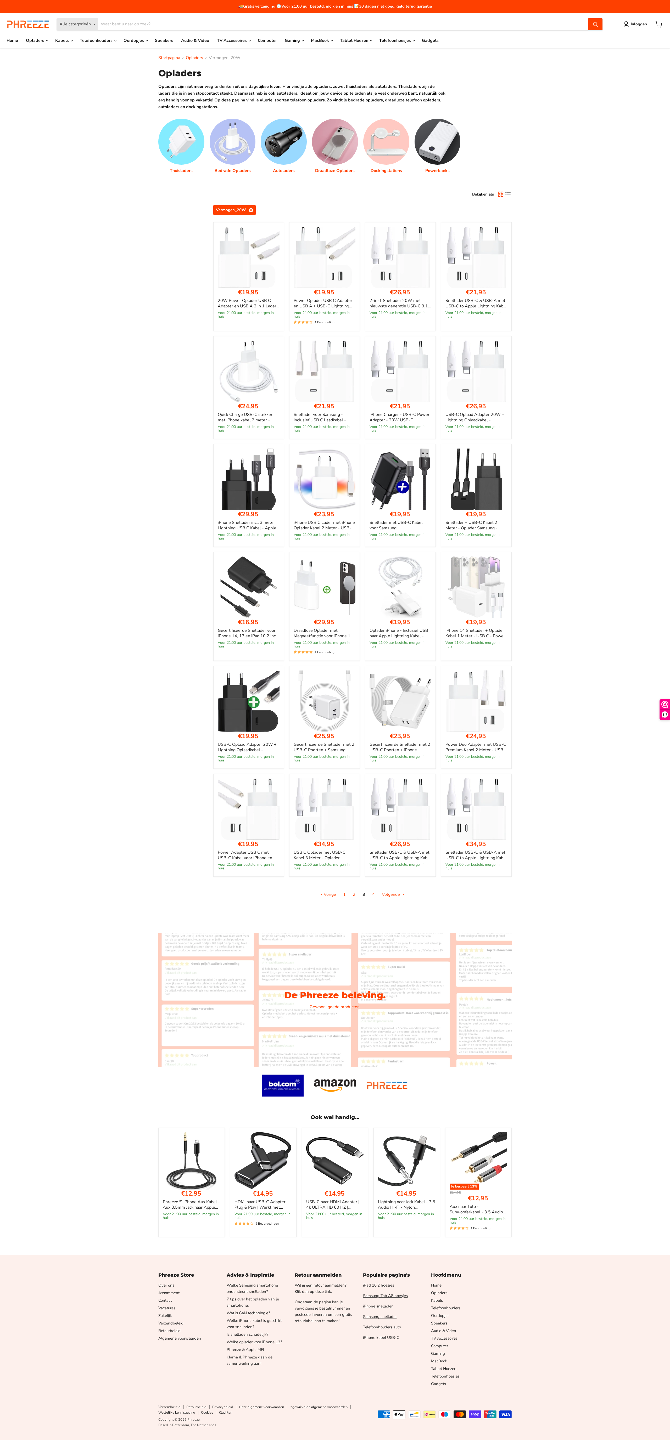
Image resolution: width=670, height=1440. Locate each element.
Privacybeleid (222, 1407)
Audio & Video (195, 40)
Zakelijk (165, 1315)
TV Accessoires (232, 40)
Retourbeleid (169, 1330)
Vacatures (166, 1308)
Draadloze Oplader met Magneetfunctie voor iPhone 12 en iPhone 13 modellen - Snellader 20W (323, 639)
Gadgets (430, 40)
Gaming (293, 40)
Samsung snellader (380, 1316)
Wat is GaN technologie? (248, 1313)
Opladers (35, 40)
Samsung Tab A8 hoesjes (385, 1295)
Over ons (166, 1285)
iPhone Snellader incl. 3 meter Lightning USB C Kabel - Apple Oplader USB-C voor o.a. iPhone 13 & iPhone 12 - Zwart (248, 531)
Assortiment (169, 1292)
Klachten (225, 1412)
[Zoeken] (595, 24)
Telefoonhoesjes (395, 40)
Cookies (207, 1412)
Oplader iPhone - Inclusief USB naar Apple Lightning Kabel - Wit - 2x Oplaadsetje (399, 636)
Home (12, 40)
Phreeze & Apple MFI (245, 1349)
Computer (267, 40)
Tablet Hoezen (354, 40)
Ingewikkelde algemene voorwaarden (319, 1407)
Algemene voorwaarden (179, 1338)
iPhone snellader (378, 1306)
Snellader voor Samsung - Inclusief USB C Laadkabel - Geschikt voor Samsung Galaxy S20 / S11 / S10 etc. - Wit (323, 423)
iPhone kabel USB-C (381, 1337)
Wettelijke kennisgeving (176, 1412)
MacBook (320, 40)
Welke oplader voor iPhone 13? (254, 1342)
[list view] (508, 194)
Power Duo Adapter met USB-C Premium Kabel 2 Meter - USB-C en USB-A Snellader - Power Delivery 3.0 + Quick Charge (475, 753)
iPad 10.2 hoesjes (378, 1285)
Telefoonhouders (97, 40)
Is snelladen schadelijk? (247, 1334)
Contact (165, 1300)
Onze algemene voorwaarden (261, 1407)
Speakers (164, 40)
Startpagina (169, 57)
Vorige (329, 894)
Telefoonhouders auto (382, 1327)
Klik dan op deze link (313, 1291)
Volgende (391, 894)
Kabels (62, 40)
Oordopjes (134, 40)
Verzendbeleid (170, 1323)
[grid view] (500, 194)
